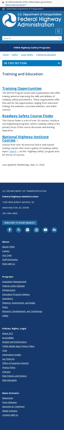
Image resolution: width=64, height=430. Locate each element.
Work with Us (8, 263)
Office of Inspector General (15, 363)
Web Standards (9, 380)
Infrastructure (8, 290)
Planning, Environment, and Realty (18, 302)
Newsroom (7, 398)
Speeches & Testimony (13, 406)
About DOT (7, 333)
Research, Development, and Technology (22, 311)
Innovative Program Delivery (16, 294)
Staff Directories (10, 259)
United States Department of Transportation (24, 9)
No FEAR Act (8, 359)
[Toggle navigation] (58, 31)
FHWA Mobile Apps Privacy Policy (18, 346)
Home (6, 54)
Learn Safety (27, 54)
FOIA (4, 350)
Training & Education (46, 54)
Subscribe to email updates (19, 222)
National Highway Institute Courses (25, 139)
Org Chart (7, 255)
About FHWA (8, 246)
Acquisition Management (14, 281)
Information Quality (11, 354)
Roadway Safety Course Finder (27, 116)
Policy (5, 307)
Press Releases (9, 402)
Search (13, 151)
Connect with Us (10, 415)
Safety (15, 54)
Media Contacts (9, 410)
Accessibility (8, 337)
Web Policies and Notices (14, 375)
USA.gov (6, 371)
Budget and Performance (14, 341)
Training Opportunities (22, 88)
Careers (6, 251)
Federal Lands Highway (13, 285)
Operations (7, 298)
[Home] (32, 21)
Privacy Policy (8, 367)
